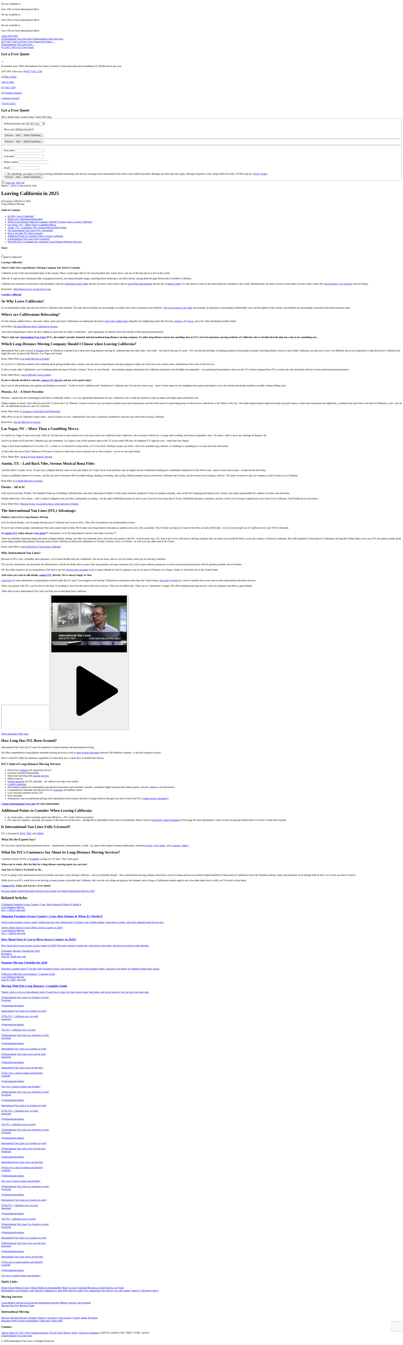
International (7, 1290)
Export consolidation (28, 1320)
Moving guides (75, 1290)
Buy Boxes (107, 1290)
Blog (65, 1290)
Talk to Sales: (15, 1332)
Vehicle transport (16, 781)
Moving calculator (28, 1317)
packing (24, 770)
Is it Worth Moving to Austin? (28, 481)
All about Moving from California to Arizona (35, 326)
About (11, 1287)
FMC (29, 833)
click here (164, 580)
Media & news (22, 1287)
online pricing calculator (155, 798)
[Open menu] (53, 42)
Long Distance (21, 1290)
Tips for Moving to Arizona (26, 422)
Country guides (79, 1317)
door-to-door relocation (87, 752)
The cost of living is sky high (177, 307)
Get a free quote (122, 1290)
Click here (6, 580)
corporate (58, 790)
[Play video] (89, 662)
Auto (31, 1290)
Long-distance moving (12, 1302)
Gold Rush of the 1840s (76, 283)
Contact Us (135, 1290)
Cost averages (64, 1317)
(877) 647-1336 (34, 71)
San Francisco (331, 283)
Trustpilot (34, 859)
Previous (9, 135)
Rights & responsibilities (50, 1287)
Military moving (68, 1302)
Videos (33, 1287)
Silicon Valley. (174, 283)
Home (4, 1287)
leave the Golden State (116, 321)
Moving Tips (7, 1305)
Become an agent (96, 1287)
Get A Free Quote (25, 47)
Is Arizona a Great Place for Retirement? (40, 411)
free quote (40, 533)
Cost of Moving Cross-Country (35, 375)
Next (18, 135)
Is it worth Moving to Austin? (35, 358)
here (176, 580)
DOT (22, 833)
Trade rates (44, 1320)
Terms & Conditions (89, 1332)
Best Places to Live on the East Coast (32, 289)
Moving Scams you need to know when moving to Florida (49, 504)
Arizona (178, 321)
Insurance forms (9, 1320)
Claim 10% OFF (9, 36)
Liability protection (17, 784)
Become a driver (150, 1290)
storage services (41, 775)
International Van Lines (33, 337)
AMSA (40, 833)
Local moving (31, 1302)
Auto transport (84, 1302)
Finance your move (47, 1317)
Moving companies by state (48, 1290)
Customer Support (46, 1332)
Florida (39, 350)
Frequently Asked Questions (166, 820)
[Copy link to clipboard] (2, 255)
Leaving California (11, 294)
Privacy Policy (260, 173)
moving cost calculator (77, 569)
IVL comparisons (92, 1290)
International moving (49, 1302)
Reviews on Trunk (114, 1287)
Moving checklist (9, 1317)
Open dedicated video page (14, 734)
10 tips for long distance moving (36, 456)
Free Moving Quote (24, 1305)
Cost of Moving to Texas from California (40, 546)
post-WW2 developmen (139, 283)
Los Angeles (345, 283)
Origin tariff (56, 1320)
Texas (190, 321)
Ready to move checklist (74, 1287)
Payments (93, 1317)
